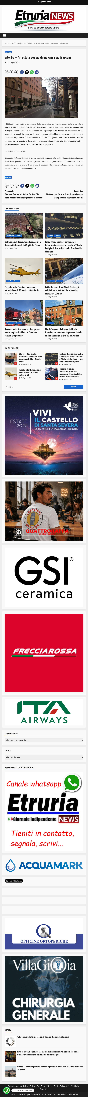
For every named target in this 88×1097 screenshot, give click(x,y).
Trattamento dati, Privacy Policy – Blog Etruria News (30, 1086)
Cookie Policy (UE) (61, 1086)
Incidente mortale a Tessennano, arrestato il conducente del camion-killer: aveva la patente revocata (51, 373)
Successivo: (64, 194)
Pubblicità (75, 1086)
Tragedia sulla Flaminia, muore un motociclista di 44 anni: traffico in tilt (22, 288)
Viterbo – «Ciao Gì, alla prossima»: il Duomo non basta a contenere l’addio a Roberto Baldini (11, 359)
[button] (4, 35)
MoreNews (61, 1094)
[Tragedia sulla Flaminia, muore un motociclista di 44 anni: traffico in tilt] (24, 271)
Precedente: (24, 194)
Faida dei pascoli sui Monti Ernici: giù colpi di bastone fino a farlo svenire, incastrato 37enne (62, 290)
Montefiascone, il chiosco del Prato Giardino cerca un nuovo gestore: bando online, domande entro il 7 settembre (63, 332)
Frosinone (10, 236)
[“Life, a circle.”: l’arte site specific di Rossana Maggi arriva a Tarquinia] (10, 1041)
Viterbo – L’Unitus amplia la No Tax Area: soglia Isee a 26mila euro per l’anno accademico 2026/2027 (50, 1068)
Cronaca (8, 52)
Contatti (43, 1089)
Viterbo (50, 236)
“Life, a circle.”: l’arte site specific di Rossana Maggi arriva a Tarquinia (43, 1036)
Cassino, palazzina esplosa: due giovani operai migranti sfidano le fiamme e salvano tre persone (22, 332)
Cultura (8, 1030)
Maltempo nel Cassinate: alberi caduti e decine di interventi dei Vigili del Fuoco (23, 243)
